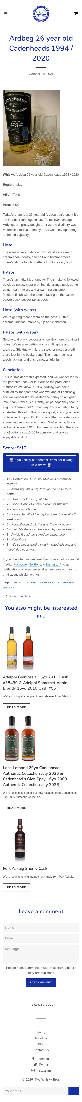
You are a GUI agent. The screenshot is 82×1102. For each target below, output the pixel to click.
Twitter (34, 564)
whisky (8, 587)
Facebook (20, 564)
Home (41, 1032)
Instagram (53, 564)
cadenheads (50, 582)
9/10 (17, 582)
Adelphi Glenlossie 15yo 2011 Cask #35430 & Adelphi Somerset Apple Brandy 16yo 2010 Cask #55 (35, 682)
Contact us (41, 1050)
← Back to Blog (41, 1004)
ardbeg (30, 582)
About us (41, 1038)
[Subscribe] (73, 1091)
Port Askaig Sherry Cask (25, 868)
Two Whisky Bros (47, 1079)
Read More (16, 707)
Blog (41, 1044)
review (68, 582)
